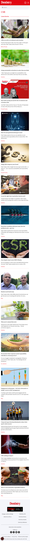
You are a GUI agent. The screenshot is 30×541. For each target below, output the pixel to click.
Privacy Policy (14, 536)
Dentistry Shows (22, 517)
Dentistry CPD (22, 514)
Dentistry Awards (22, 519)
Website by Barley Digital (23, 536)
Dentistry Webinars (22, 522)
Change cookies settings (7, 514)
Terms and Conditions (6, 536)
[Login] (25, 3)
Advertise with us (7, 517)
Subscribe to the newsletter (15, 527)
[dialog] (2, 538)
